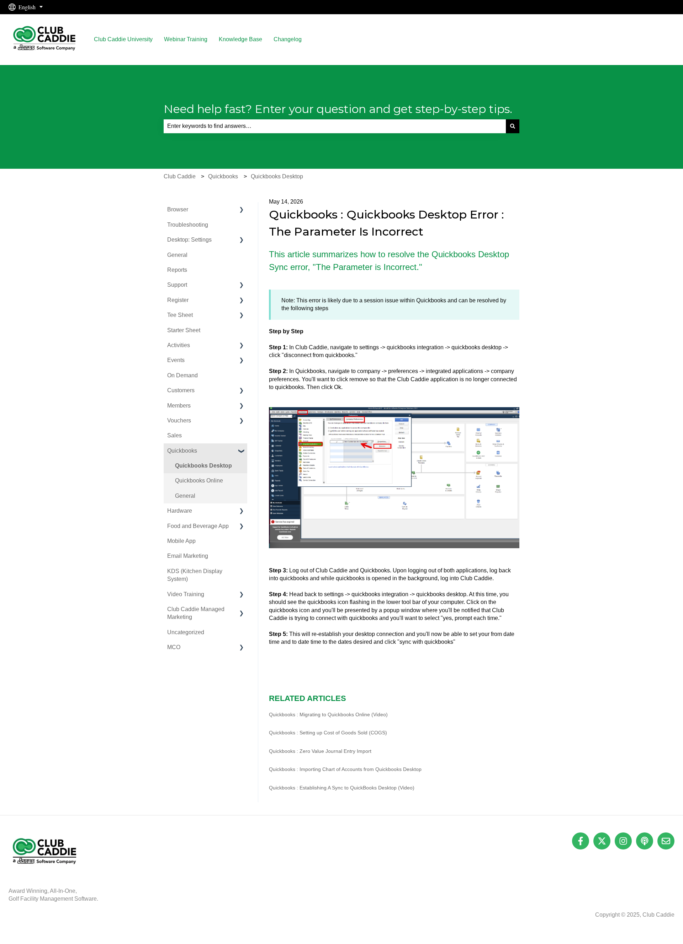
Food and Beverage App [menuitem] (198, 526)
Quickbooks (223, 176)
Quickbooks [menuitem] (182, 451)
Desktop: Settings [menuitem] (189, 240)
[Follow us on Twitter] (601, 840)
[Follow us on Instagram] (623, 840)
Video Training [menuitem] (185, 594)
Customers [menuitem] (181, 390)
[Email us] (665, 840)
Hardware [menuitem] (179, 511)
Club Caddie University (123, 39)
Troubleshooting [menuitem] (187, 225)
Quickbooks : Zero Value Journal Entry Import (320, 751)
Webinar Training (185, 39)
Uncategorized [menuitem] (185, 632)
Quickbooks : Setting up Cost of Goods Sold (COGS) (328, 732)
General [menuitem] (177, 255)
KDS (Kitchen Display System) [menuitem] (194, 575)
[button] (241, 210)
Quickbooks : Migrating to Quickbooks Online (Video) (328, 714)
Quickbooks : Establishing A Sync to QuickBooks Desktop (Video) (341, 788)
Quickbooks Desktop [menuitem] (203, 466)
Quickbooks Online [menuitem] (199, 481)
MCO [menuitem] (173, 647)
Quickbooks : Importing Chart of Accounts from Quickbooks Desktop (345, 769)
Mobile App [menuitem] (181, 541)
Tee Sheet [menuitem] (180, 315)
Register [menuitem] (178, 300)
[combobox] (335, 126)
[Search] (512, 126)
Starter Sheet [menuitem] (183, 330)
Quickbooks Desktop (277, 176)
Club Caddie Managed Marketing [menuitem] (195, 613)
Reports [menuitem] (177, 270)
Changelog (288, 39)
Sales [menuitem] (174, 435)
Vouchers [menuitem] (179, 420)
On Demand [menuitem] (182, 375)
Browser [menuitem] (177, 209)
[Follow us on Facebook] (580, 840)
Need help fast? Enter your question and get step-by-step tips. (338, 109)
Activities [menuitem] (178, 345)
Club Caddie (180, 176)
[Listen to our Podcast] (644, 840)
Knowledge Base (240, 39)
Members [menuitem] (179, 406)
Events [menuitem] (176, 360)
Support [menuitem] (177, 285)
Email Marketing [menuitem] (187, 556)
